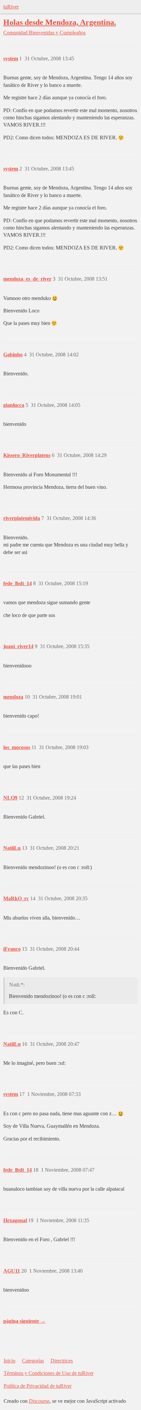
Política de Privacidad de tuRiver (37, 1386)
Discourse (39, 1401)
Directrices (61, 1360)
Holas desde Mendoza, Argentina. (59, 22)
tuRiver (11, 7)
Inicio (9, 1360)
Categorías (33, 1360)
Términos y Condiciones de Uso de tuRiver (48, 1373)
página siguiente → (24, 1321)
